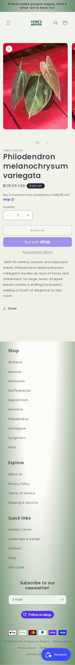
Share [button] (12, 308)
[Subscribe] (61, 600)
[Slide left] (28, 142)
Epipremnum (18, 400)
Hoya (12, 447)
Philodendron (18, 419)
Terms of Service (21, 493)
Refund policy (62, 641)
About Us (15, 474)
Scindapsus (17, 428)
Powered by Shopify (36, 641)
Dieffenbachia (19, 391)
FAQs (12, 558)
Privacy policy (27, 648)
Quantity (9, 207)
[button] (8, 23)
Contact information (39, 654)
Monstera (15, 409)
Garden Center (20, 529)
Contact (14, 548)
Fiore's (19, 641)
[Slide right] (46, 142)
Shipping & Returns (23, 503)
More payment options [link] (37, 252)
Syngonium (17, 438)
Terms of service (50, 648)
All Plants (15, 362)
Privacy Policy (19, 484)
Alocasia (14, 372)
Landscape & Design (24, 539)
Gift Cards (16, 567)
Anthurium (16, 381)
